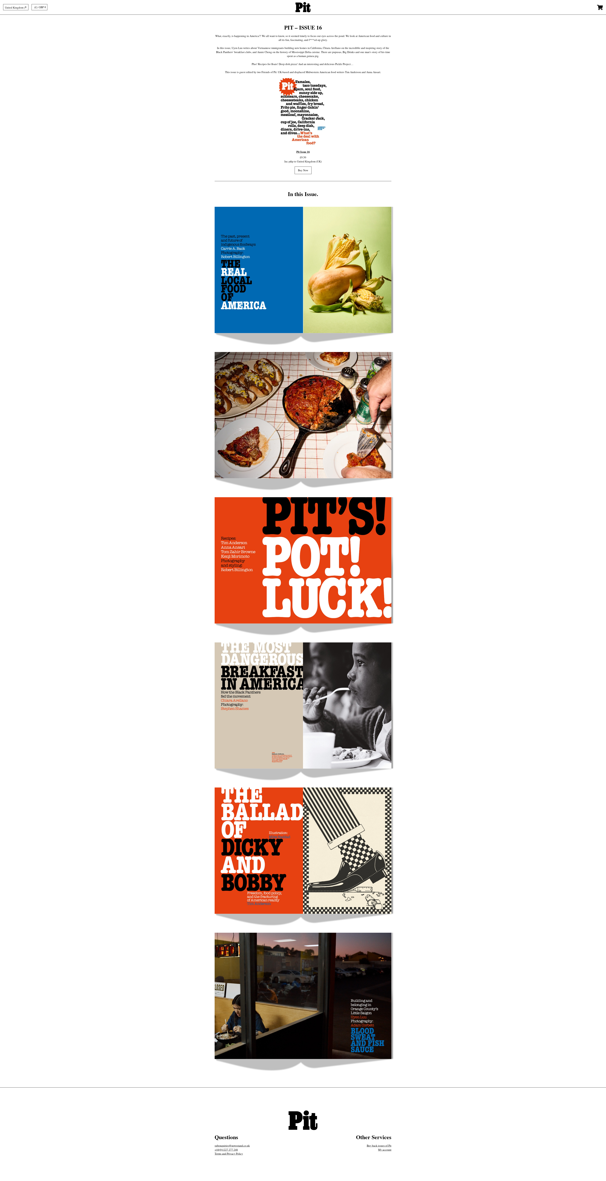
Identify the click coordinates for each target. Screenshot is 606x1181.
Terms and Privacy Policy (229, 1153)
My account (384, 1149)
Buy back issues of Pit (379, 1145)
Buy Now (303, 170)
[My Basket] (600, 7)
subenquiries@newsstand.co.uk (232, 1145)
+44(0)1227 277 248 (226, 1149)
